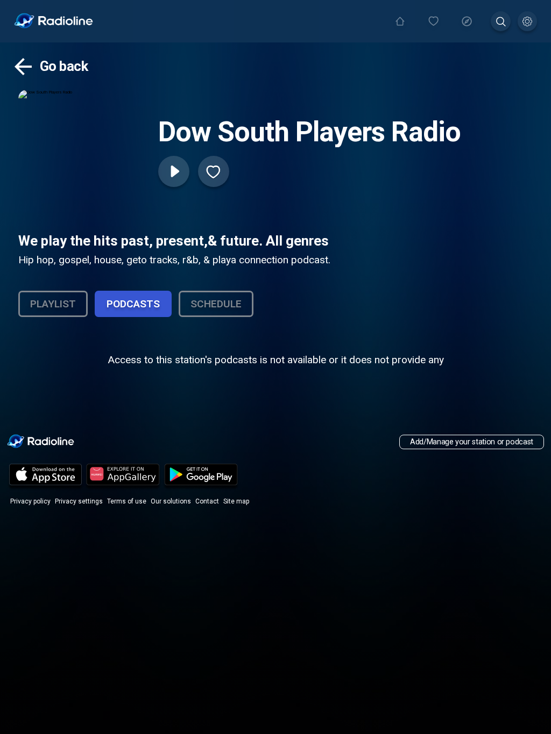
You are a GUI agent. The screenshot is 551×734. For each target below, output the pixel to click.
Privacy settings (79, 501)
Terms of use (126, 501)
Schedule (216, 304)
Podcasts (133, 304)
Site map (236, 501)
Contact (207, 501)
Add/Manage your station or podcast (471, 442)
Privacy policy (30, 501)
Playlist (53, 304)
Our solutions (171, 501)
